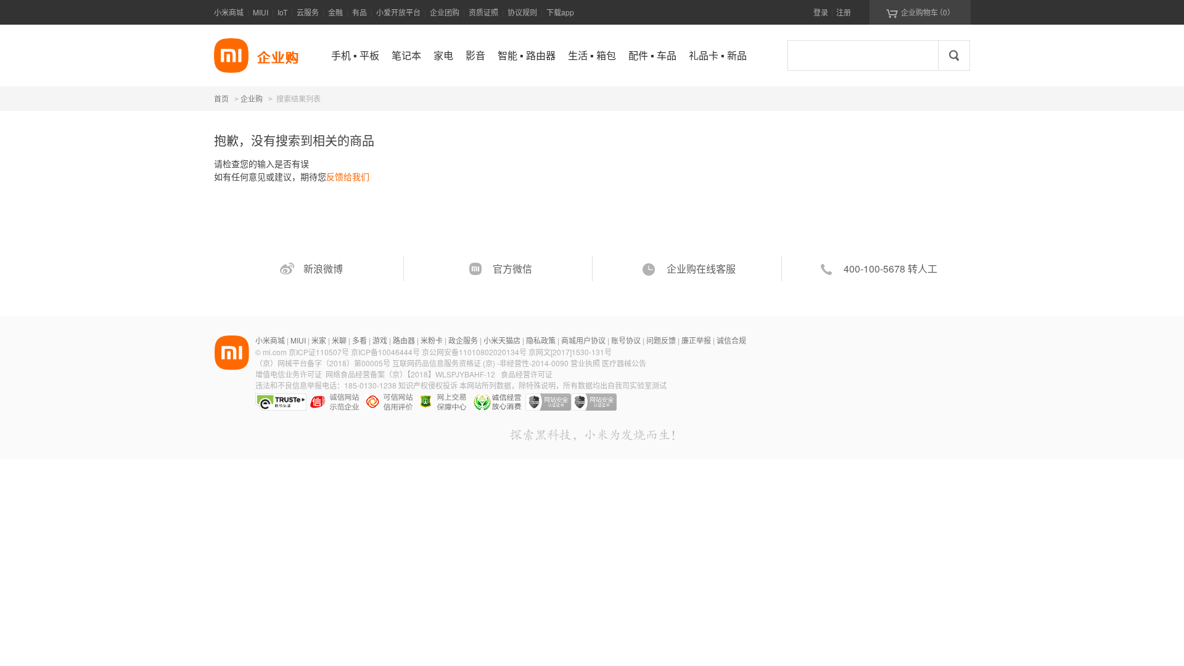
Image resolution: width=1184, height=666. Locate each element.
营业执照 (585, 363)
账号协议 (626, 340)
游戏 (379, 340)
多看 (359, 340)
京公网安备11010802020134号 (475, 352)
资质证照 (483, 12)
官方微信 (512, 268)
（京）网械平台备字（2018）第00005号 (323, 363)
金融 (335, 12)
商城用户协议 (583, 340)
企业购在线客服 (701, 268)
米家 (318, 340)
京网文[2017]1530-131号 (570, 352)
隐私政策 (541, 340)
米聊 (339, 340)
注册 (843, 12)
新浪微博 (323, 268)
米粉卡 (432, 340)
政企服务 (463, 340)
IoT (282, 12)
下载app (560, 12)
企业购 (251, 99)
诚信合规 (731, 340)
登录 (820, 12)
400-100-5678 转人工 (890, 268)
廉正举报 (696, 340)
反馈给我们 (347, 176)
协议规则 (522, 12)
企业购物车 (920, 12)
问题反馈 (661, 340)
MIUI (260, 12)
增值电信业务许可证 (288, 374)
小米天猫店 (501, 340)
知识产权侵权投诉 (428, 385)
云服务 (308, 12)
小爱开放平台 (398, 12)
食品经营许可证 (527, 374)
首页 (221, 98)
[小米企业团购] (231, 55)
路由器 (404, 340)
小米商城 (229, 12)
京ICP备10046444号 (385, 352)
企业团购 (444, 12)
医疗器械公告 (624, 363)
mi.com (275, 352)
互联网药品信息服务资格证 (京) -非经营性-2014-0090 (481, 363)
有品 (359, 12)
